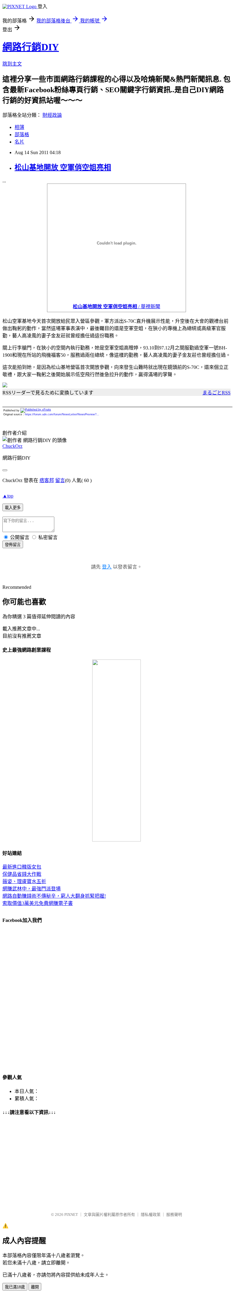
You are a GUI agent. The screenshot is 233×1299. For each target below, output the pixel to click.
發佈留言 (13, 544)
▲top (7, 495)
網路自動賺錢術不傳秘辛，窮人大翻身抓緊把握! (54, 896)
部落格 (22, 134)
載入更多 (13, 507)
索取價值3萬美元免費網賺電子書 (37, 903)
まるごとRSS (216, 392)
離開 (35, 1287)
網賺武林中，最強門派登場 (31, 888)
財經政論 (52, 115)
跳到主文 (12, 63)
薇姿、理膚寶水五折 (24, 881)
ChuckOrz (12, 446)
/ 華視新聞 (116, 306)
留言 (60, 480)
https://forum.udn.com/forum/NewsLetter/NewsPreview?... (62, 414)
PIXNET (71, 1214)
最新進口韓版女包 (21, 866)
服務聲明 (174, 1214)
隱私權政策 (150, 1214)
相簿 (19, 127)
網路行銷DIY (30, 47)
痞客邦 (46, 480)
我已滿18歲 (15, 1287)
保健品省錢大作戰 (21, 874)
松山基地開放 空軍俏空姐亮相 (63, 167)
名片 (19, 141)
